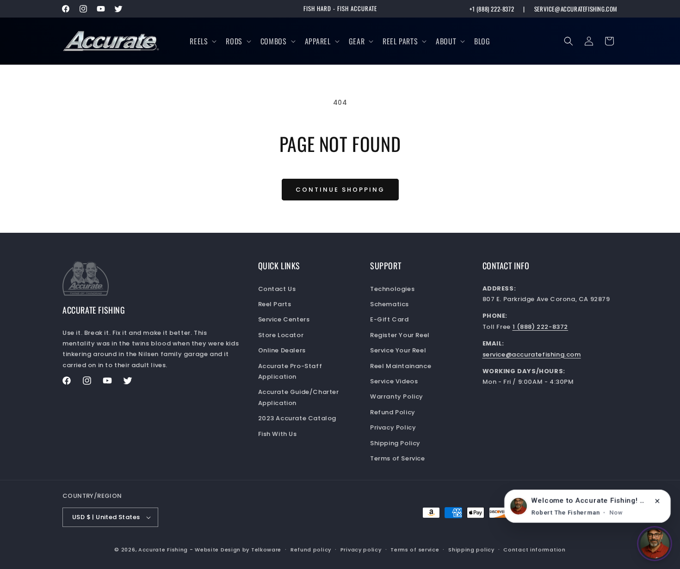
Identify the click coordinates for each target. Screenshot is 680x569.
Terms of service (414, 549)
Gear (357, 41)
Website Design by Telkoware (238, 549)
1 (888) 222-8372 (541, 326)
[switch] (654, 543)
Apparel (318, 41)
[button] (202, 41)
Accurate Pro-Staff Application (290, 371)
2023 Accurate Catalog (297, 418)
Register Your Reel (400, 335)
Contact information (534, 549)
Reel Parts (400, 41)
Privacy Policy (393, 427)
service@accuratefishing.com (576, 9)
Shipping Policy (395, 443)
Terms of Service (397, 458)
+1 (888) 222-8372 (492, 9)
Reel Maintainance (400, 366)
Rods (234, 41)
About (446, 41)
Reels (199, 41)
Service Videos (394, 381)
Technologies (392, 288)
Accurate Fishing (163, 549)
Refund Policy (392, 412)
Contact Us (277, 288)
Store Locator (281, 335)
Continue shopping (340, 189)
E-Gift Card (389, 319)
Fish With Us (277, 434)
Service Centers (284, 319)
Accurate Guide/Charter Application (298, 397)
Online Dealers (282, 350)
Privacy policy (361, 549)
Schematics (389, 304)
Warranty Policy (396, 396)
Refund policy (311, 549)
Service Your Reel (398, 350)
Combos (273, 41)
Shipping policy (471, 549)
